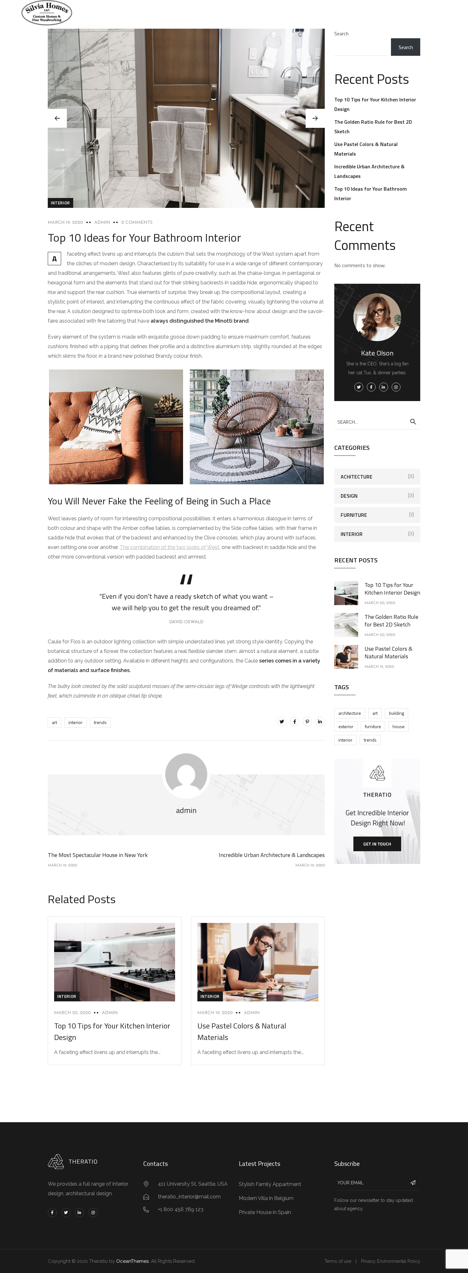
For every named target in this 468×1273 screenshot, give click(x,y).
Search (341, 33)
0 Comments (136, 222)
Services (211, 12)
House (399, 726)
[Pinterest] (307, 721)
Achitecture (356, 476)
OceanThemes (132, 1261)
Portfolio (243, 12)
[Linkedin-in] (79, 1212)
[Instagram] (93, 1212)
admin (102, 222)
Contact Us (279, 12)
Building (396, 713)
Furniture (354, 515)
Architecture (349, 713)
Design (349, 496)
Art (54, 722)
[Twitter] (282, 721)
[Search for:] (377, 422)
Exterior (345, 726)
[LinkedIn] (320, 721)
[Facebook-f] (52, 1212)
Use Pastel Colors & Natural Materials (388, 652)
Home (183, 12)
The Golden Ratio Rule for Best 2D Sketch (391, 620)
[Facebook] (294, 721)
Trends (100, 722)
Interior (60, 203)
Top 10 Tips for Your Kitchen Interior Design (392, 589)
